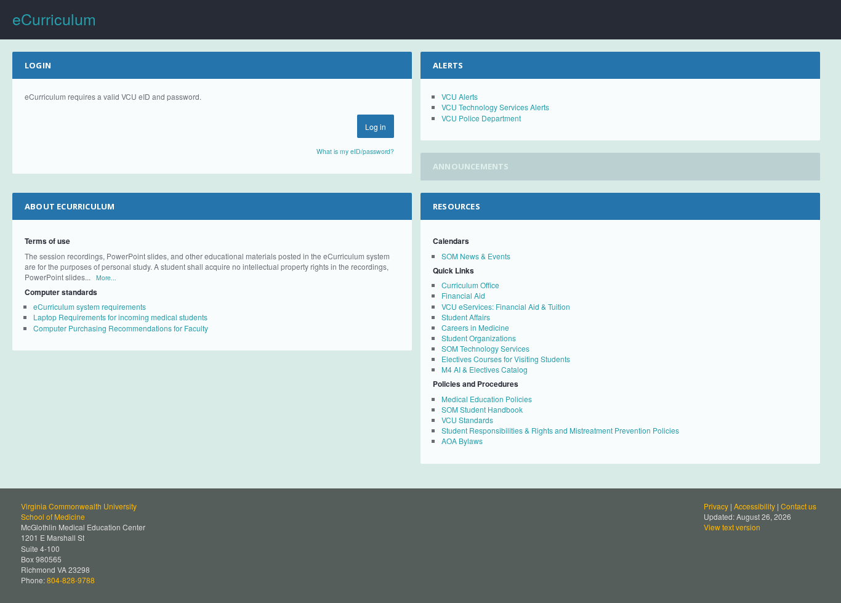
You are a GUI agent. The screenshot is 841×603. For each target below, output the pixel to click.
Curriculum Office (470, 285)
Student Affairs (465, 317)
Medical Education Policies (486, 399)
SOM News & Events (475, 256)
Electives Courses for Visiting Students (505, 359)
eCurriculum (54, 18)
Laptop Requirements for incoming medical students (120, 317)
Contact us (798, 506)
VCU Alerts (459, 96)
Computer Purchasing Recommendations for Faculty (120, 328)
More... (106, 277)
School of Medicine (53, 516)
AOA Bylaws (462, 440)
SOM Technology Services (485, 348)
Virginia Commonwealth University (79, 506)
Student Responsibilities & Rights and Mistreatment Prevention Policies (560, 430)
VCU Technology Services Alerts (495, 107)
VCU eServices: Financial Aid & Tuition (505, 306)
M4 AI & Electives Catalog (484, 369)
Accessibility (754, 506)
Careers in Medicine (475, 327)
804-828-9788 (71, 580)
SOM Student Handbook (482, 409)
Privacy (716, 506)
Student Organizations (478, 338)
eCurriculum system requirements (89, 306)
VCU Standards (467, 420)
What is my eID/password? (355, 151)
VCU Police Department (481, 118)
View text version (732, 527)
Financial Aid (463, 295)
